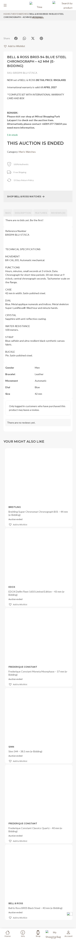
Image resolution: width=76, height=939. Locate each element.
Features (41, 213)
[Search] (62, 5)
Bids (8, 213)
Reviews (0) (58, 213)
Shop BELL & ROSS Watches (24, 196)
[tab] (8, 213)
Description (23, 213)
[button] (14, 46)
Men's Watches (27, 151)
